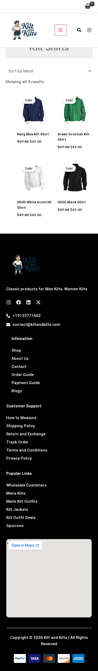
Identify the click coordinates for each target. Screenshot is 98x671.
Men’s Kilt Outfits (21, 501)
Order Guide (22, 374)
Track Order (17, 442)
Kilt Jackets (17, 509)
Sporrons (15, 525)
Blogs (16, 391)
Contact (18, 366)
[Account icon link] (89, 30)
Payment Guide (25, 382)
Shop (16, 350)
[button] (79, 30)
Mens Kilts (15, 493)
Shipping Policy (20, 426)
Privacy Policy (19, 458)
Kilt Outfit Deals (21, 517)
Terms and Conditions (26, 450)
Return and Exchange (25, 434)
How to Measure (21, 417)
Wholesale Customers (26, 485)
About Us (19, 358)
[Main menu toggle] (60, 30)
